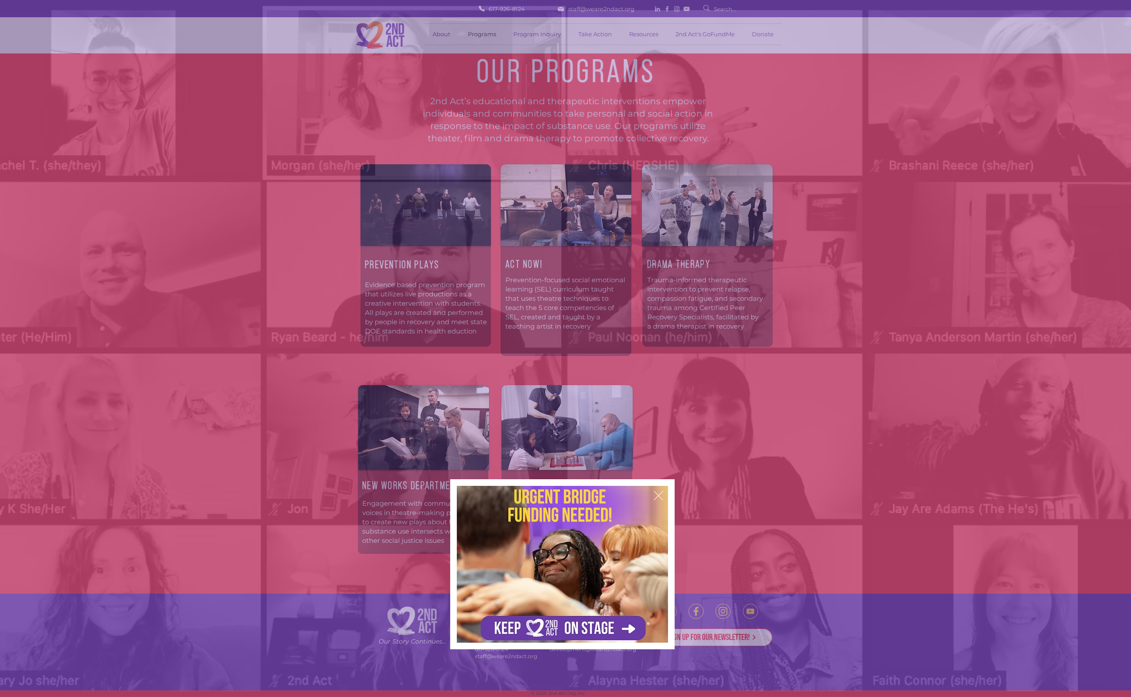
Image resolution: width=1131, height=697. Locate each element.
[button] (658, 495)
